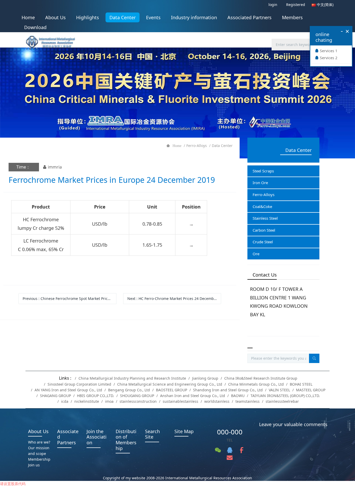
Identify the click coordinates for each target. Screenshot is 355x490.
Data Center (222, 145)
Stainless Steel (265, 218)
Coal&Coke (262, 206)
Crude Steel (263, 241)
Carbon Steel (264, 230)
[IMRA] (53, 40)
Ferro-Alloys (196, 145)
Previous (69, 298)
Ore (256, 253)
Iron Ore (260, 182)
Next (174, 298)
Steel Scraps (263, 170)
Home (28, 17)
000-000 (229, 432)
